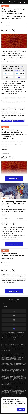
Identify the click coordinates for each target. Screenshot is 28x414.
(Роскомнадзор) (20, 334)
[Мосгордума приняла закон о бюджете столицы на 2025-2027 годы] (2, 223)
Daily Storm (14, 2)
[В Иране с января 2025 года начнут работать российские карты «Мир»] (2, 30)
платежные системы (18, 120)
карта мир (5, 120)
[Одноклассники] (14, 324)
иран (10, 120)
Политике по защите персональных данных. (10, 341)
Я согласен (21, 409)
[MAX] (14, 329)
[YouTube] (14, 315)
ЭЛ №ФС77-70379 (14, 336)
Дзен (19, 70)
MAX (21, 66)
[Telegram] (14, 311)
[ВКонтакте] (14, 320)
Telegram (15, 70)
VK (23, 70)
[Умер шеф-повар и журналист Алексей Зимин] (2, 270)
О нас (4, 303)
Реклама (5, 306)
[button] (2, 2)
